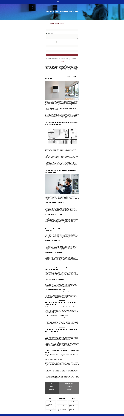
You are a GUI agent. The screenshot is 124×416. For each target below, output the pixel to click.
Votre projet (49, 33)
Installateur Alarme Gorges (72, 410)
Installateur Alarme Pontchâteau (61, 406)
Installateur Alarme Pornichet (61, 402)
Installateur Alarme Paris (50, 401)
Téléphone (64, 49)
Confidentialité (62, 61)
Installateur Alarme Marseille (49, 405)
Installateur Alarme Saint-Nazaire (62, 410)
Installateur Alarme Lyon (50, 408)
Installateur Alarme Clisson (72, 406)
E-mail (47, 49)
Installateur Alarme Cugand (72, 402)
